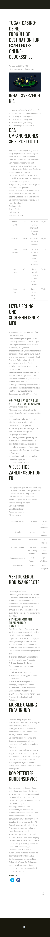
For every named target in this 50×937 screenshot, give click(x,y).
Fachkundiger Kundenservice (23, 125)
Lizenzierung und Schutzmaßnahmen (26, 113)
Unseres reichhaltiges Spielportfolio (26, 110)
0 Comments (29, 69)
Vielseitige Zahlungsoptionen (23, 116)
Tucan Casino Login (20, 150)
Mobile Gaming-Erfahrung (22, 122)
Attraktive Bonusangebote (22, 119)
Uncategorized (17, 69)
